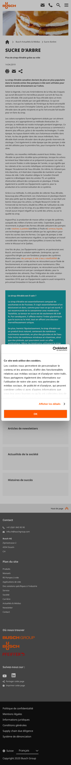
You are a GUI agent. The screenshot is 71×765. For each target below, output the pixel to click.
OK (35, 413)
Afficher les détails (50, 403)
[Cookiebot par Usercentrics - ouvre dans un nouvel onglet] (52, 349)
